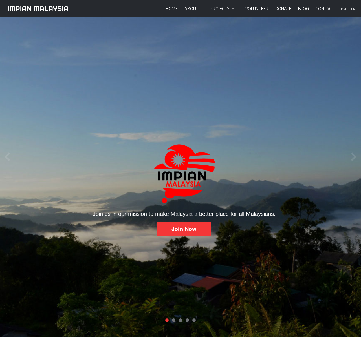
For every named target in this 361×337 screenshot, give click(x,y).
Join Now (184, 229)
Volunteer (256, 8)
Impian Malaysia (38, 8)
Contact (325, 8)
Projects (220, 8)
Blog (303, 8)
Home (172, 8)
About (191, 8)
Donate (283, 8)
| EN (352, 9)
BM (343, 9)
